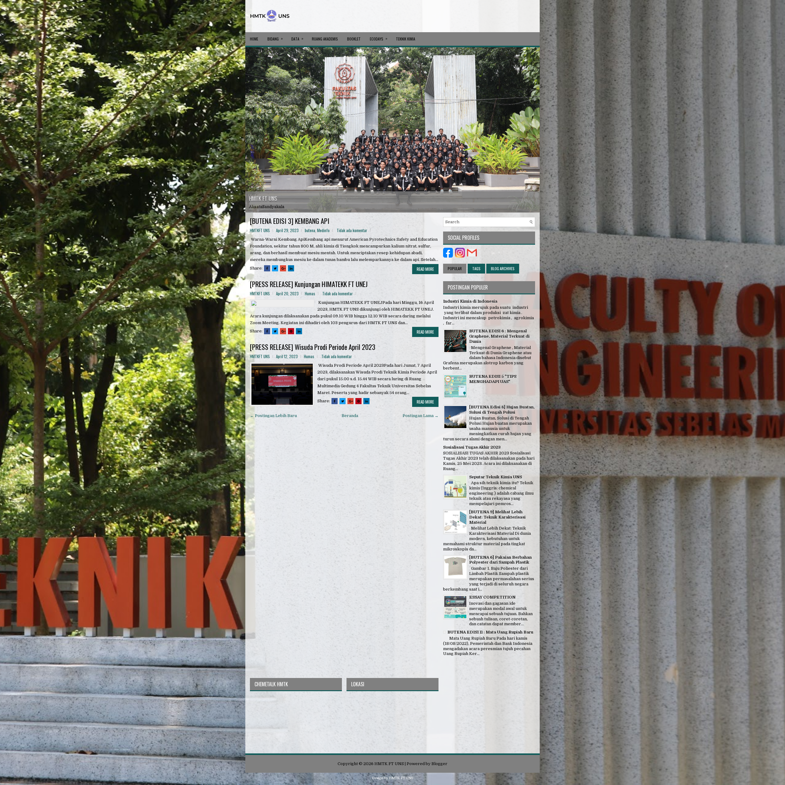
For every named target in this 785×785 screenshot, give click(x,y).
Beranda (350, 415)
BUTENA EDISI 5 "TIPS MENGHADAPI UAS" (492, 379)
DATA (297, 38)
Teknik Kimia (405, 38)
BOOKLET (354, 38)
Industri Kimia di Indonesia (470, 301)
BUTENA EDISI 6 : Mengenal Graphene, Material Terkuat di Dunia (499, 336)
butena (310, 230)
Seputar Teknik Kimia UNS (495, 477)
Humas (310, 293)
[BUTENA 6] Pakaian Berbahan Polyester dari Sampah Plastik (500, 560)
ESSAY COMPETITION (492, 597)
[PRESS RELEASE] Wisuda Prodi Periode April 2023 (312, 346)
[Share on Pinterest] (291, 331)
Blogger (439, 763)
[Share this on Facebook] (267, 268)
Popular (455, 268)
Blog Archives (503, 268)
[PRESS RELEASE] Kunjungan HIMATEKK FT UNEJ (309, 284)
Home (254, 38)
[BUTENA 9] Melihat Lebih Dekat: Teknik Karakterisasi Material (497, 517)
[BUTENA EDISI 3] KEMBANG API (289, 220)
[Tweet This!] (275, 268)
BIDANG (275, 38)
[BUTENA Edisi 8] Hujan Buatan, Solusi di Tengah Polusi (501, 410)
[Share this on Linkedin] (291, 268)
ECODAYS (378, 38)
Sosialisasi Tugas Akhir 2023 (472, 447)
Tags (476, 268)
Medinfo (323, 230)
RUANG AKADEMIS (325, 38)
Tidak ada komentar (352, 230)
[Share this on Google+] (283, 268)
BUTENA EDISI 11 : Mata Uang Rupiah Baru (490, 632)
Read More (425, 269)
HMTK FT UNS (263, 198)
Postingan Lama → (420, 415)
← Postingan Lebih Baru (273, 415)
